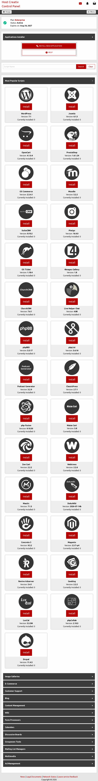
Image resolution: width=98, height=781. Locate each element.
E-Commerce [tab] (11, 684)
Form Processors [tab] (13, 720)
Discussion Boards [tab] (13, 734)
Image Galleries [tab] (12, 676)
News (22, 777)
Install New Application (50, 46)
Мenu (92, 12)
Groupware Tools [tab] (13, 742)
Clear (91, 67)
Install (26, 106)
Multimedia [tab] (10, 756)
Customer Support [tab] (13, 691)
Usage (8, 12)
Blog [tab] (7, 698)
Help (50, 52)
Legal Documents (34, 777)
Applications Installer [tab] (15, 37)
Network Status (49, 777)
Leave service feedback (68, 777)
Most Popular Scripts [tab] (14, 81)
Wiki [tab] (7, 713)
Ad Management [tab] (12, 763)
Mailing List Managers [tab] (15, 749)
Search (81, 67)
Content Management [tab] (15, 705)
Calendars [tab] (9, 727)
